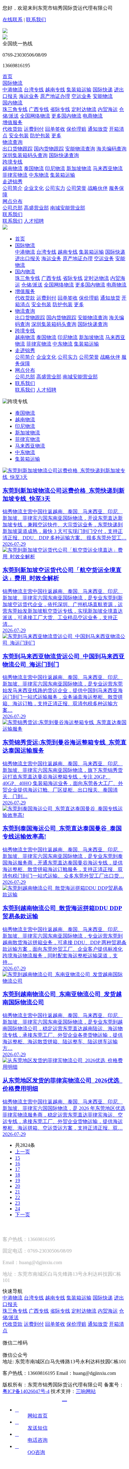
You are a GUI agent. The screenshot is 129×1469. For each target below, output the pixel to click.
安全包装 (19, 135)
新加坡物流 (78, 168)
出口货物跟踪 (18, 148)
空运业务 (81, 96)
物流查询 (13, 142)
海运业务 (29, 96)
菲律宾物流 (15, 175)
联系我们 (36, 19)
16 (17, 1163)
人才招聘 (34, 221)
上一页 (22, 1151)
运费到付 (34, 129)
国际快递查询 (64, 155)
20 (17, 1186)
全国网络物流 (35, 116)
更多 (56, 135)
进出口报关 (27, 258)
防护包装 (40, 135)
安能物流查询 (80, 148)
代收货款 (13, 129)
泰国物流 (34, 168)
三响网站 (86, 1391)
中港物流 (13, 89)
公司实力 (55, 188)
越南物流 (13, 168)
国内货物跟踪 (49, 148)
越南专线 (55, 89)
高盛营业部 (36, 207)
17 (17, 1169)
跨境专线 (13, 162)
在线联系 (13, 19)
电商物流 (93, 116)
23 (17, 1203)
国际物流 (13, 83)
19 (17, 1180)
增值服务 (13, 122)
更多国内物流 (66, 116)
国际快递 (103, 89)
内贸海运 (108, 109)
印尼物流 (55, 168)
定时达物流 (83, 109)
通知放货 (98, 129)
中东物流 (39, 175)
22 (17, 1197)
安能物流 (103, 96)
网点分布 (13, 201)
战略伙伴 (98, 188)
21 (17, 1191)
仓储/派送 (32, 284)
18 (17, 1175)
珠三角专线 (15, 109)
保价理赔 (76, 129)
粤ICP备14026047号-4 (26, 1391)
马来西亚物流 (108, 168)
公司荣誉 (76, 188)
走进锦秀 (13, 181)
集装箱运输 (78, 89)
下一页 (22, 1214)
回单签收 (55, 129)
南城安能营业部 (67, 207)
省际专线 (60, 109)
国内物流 (13, 102)
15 (17, 1158)
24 (17, 1208)
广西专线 (39, 109)
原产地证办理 (55, 96)
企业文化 (34, 188)
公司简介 (13, 188)
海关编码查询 (111, 148)
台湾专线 (34, 89)
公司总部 (13, 207)
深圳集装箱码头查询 (25, 155)
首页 (8, 76)
